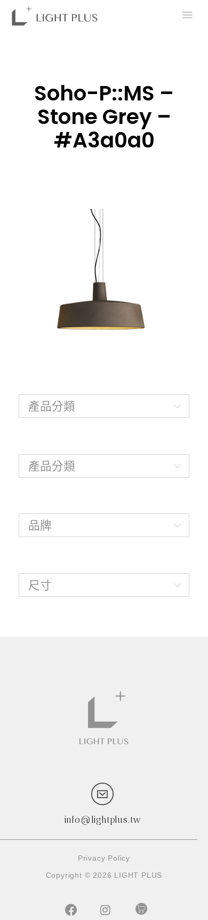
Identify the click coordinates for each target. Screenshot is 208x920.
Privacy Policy (104, 858)
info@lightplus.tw (103, 819)
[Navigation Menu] (187, 16)
